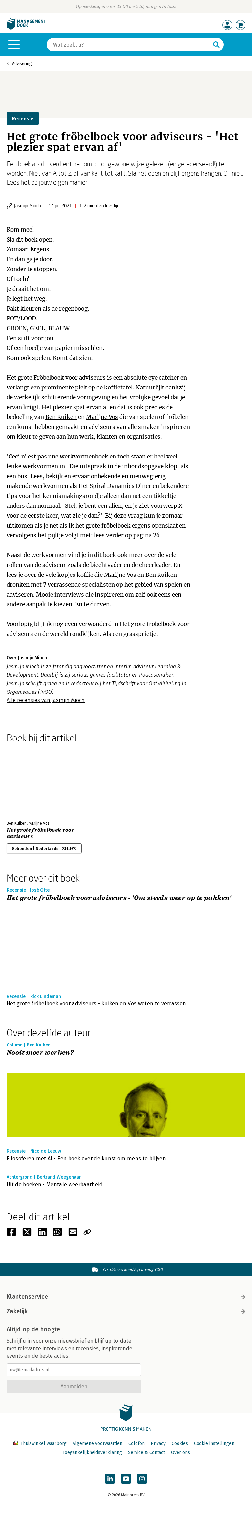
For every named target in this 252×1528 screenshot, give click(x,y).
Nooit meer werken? (40, 1053)
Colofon (136, 1443)
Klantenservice (27, 1296)
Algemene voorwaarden (97, 1443)
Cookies (180, 1443)
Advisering (22, 63)
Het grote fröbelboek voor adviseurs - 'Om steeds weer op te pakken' (119, 898)
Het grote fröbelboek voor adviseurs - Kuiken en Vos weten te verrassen (96, 1003)
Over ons (180, 1452)
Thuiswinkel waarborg (43, 1443)
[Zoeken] (216, 44)
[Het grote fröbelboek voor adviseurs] (29, 780)
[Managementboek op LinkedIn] (110, 1479)
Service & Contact (146, 1452)
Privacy (158, 1443)
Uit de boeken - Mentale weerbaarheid (55, 1184)
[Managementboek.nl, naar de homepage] (26, 28)
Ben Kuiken (61, 417)
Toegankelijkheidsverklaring (92, 1452)
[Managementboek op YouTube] (126, 1479)
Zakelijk (17, 1311)
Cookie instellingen (214, 1443)
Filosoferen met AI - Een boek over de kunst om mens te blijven (86, 1158)
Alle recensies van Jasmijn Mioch (46, 700)
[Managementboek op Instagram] (142, 1479)
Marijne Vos (102, 417)
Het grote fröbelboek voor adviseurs (40, 833)
